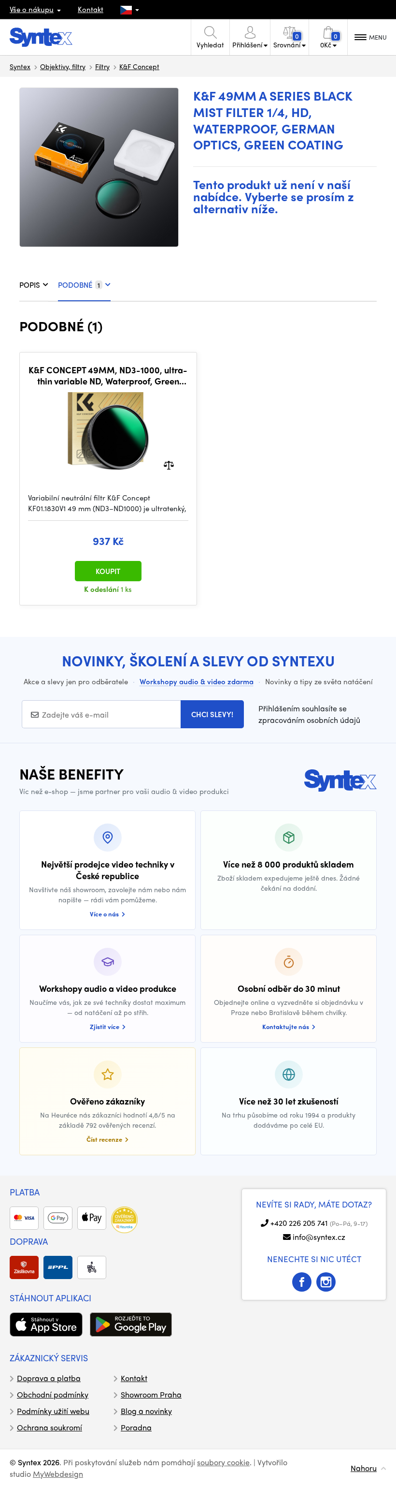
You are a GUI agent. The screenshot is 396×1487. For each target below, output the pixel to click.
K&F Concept (139, 66)
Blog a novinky (146, 1410)
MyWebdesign (58, 1473)
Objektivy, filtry (62, 66)
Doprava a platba (49, 1378)
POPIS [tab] (29, 285)
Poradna (136, 1427)
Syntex (20, 66)
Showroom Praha (151, 1394)
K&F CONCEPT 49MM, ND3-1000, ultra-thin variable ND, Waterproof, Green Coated (107, 375)
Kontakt (90, 9)
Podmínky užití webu (53, 1410)
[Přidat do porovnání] (169, 464)
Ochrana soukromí (49, 1427)
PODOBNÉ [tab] (79, 285)
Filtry (102, 66)
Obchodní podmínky (52, 1394)
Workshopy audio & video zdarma (197, 681)
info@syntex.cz (319, 1236)
